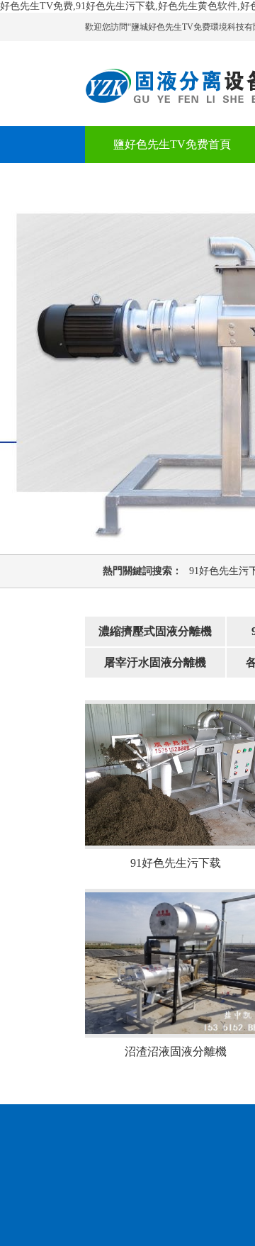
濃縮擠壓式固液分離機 (155, 631)
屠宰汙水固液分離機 (155, 662)
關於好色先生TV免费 (166, 181)
